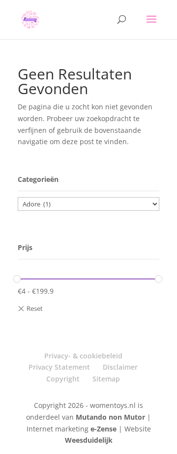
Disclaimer (120, 367)
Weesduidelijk (89, 440)
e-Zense (103, 428)
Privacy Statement (59, 367)
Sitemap (106, 378)
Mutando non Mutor (111, 417)
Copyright (63, 378)
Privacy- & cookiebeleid (83, 355)
